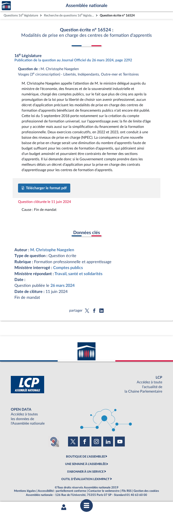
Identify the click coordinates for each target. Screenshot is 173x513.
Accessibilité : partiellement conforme (62, 491)
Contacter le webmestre (104, 491)
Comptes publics (68, 268)
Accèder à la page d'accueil (6, 5)
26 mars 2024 (62, 286)
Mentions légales (25, 491)
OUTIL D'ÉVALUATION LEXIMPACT (85, 479)
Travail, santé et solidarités (78, 274)
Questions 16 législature (21, 15)
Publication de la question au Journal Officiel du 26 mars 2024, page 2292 (73, 60)
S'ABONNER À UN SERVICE (85, 471)
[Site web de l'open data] (86, 417)
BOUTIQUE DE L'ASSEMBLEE (85, 456)
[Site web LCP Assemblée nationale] (86, 385)
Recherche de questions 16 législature (69, 15)
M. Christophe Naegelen (52, 250)
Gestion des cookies (146, 491)
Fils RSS (127, 491)
